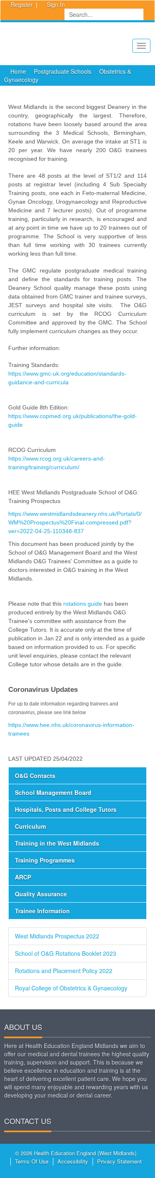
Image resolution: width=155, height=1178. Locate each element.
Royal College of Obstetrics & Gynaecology (71, 988)
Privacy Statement (119, 1161)
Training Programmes (45, 860)
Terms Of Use (31, 1161)
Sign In (56, 4)
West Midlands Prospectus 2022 (57, 936)
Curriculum (30, 826)
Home (18, 71)
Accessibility (72, 1161)
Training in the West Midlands (57, 843)
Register (22, 4)
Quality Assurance (41, 894)
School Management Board (53, 792)
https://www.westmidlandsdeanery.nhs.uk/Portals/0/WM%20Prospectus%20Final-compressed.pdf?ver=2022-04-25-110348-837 (75, 522)
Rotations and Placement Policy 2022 (63, 970)
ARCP (23, 877)
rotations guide (83, 603)
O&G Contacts (35, 775)
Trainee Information (42, 911)
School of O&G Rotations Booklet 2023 (65, 953)
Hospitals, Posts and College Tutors (66, 809)
